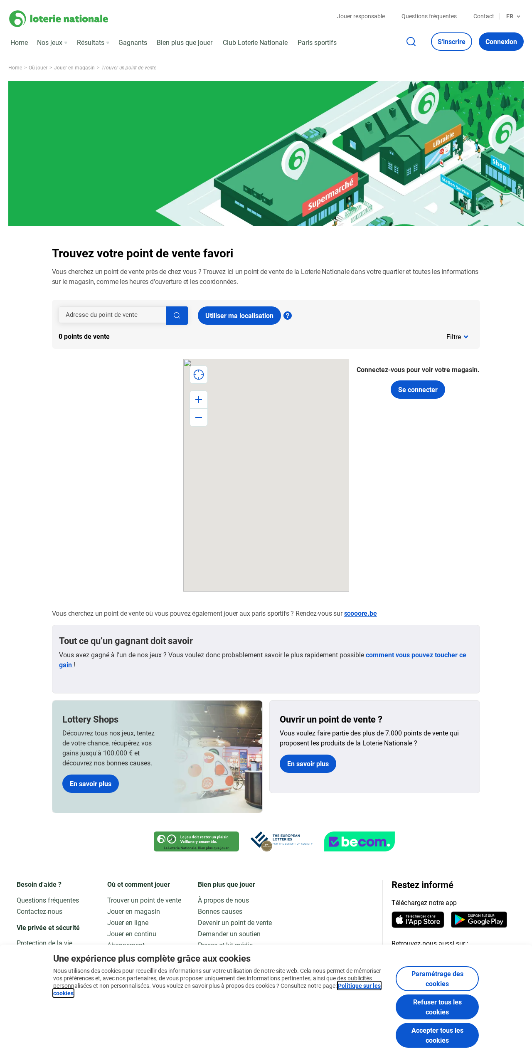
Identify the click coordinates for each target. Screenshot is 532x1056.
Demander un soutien (229, 933)
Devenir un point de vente (235, 922)
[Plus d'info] (287, 315)
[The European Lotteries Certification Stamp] (282, 841)
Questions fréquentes (429, 16)
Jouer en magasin (133, 911)
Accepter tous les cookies (437, 1035)
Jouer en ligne (127, 922)
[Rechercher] (177, 315)
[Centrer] (199, 374)
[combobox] (123, 314)
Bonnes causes (220, 911)
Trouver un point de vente (144, 900)
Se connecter (418, 389)
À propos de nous (223, 900)
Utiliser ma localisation (239, 315)
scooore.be (360, 613)
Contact (483, 16)
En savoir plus (90, 783)
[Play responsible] (196, 841)
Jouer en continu (131, 933)
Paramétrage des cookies (437, 978)
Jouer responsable (361, 16)
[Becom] (359, 841)
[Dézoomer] (199, 417)
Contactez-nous (39, 911)
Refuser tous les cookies (437, 1006)
